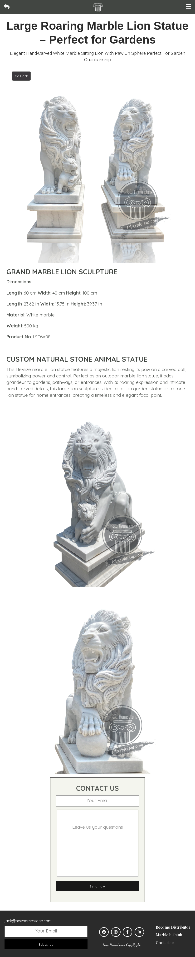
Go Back (21, 76)
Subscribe (46, 944)
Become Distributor (173, 927)
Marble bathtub (169, 934)
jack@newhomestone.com (28, 920)
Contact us (165, 942)
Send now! (98, 886)
